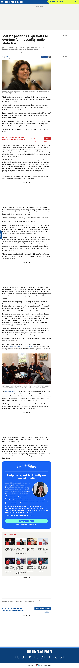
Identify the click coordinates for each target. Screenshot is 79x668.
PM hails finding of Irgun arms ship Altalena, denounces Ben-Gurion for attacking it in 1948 (21, 550)
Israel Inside (11, 600)
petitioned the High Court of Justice (21, 346)
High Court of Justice (7, 601)
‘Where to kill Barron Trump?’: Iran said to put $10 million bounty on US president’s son (10, 549)
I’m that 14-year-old (7, 654)
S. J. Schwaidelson (5, 651)
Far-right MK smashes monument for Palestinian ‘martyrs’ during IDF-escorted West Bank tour (21, 570)
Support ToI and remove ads (71, 2)
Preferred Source (34, 52)
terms (45, 141)
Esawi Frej (43, 600)
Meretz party (17, 600)
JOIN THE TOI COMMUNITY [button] (43, 608)
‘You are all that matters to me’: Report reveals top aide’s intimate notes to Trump (43, 549)
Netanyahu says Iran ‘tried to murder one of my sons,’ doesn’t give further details (32, 569)
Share (44, 57)
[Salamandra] (47, 665)
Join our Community (56, 2)
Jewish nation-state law (26, 600)
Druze (32, 601)
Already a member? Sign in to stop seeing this (26, 524)
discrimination (27, 601)
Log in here (47, 611)
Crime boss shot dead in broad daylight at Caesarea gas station (31, 549)
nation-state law (10, 392)
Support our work (26, 521)
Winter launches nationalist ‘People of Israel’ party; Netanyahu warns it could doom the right (10, 569)
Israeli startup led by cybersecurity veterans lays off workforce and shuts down (42, 569)
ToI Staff (6, 56)
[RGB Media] (38, 665)
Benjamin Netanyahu (18, 601)
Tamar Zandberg (36, 600)
